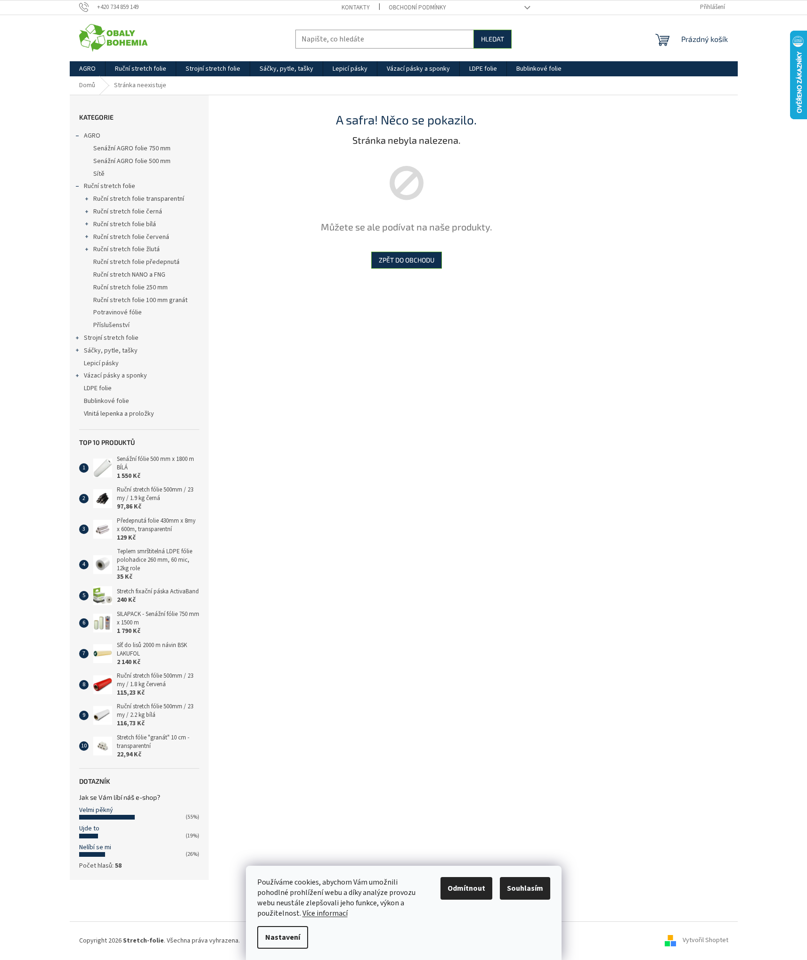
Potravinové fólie (117, 312)
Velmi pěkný (96, 810)
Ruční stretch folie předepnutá (136, 262)
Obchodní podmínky (417, 7)
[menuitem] (87, 68)
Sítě (99, 174)
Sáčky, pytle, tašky (111, 350)
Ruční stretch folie (109, 186)
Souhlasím (525, 888)
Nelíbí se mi (95, 847)
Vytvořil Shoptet (705, 940)
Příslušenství (111, 325)
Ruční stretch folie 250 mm (130, 287)
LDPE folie (98, 388)
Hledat (492, 39)
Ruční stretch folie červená (131, 237)
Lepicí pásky (101, 363)
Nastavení (282, 937)
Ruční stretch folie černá (127, 211)
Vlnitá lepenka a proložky (119, 413)
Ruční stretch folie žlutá (126, 249)
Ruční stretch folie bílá (124, 224)
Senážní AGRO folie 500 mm (132, 161)
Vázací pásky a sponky (115, 375)
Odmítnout (466, 888)
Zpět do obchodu (406, 260)
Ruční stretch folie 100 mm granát (140, 300)
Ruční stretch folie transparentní (138, 199)
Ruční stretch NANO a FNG (129, 274)
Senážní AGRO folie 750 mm (132, 148)
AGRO (92, 135)
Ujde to (89, 828)
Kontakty (356, 7)
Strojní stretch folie (111, 338)
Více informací (325, 913)
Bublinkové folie (106, 401)
